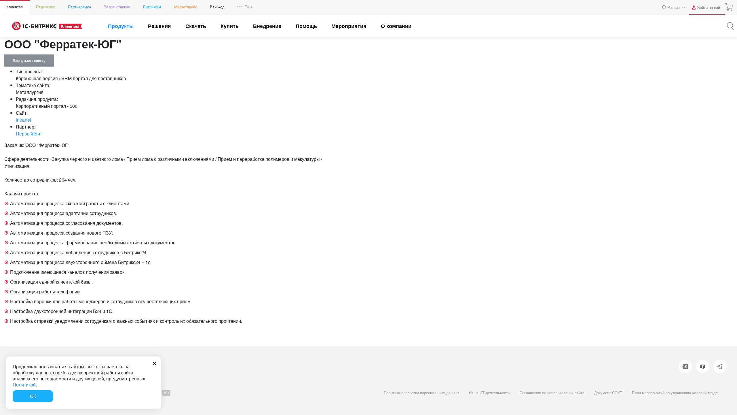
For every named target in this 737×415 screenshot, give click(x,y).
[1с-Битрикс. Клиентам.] (34, 26)
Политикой (24, 384)
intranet (23, 119)
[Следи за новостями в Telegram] (719, 366)
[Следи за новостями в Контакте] (685, 366)
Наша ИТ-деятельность (489, 392)
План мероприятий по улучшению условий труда (675, 392)
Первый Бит (29, 133)
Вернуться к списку (29, 60)
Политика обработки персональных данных (421, 392)
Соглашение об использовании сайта (552, 392)
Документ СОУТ (608, 392)
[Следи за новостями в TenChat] (702, 366)
